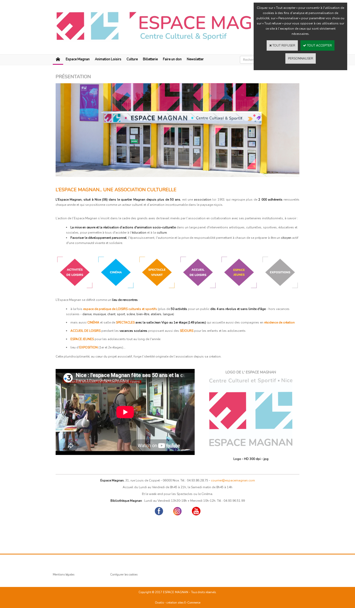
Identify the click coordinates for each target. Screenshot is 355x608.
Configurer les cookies (123, 575)
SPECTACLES (125, 322)
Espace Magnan (78, 59)
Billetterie (150, 59)
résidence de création (279, 322)
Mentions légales (63, 575)
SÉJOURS (186, 331)
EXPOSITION (88, 347)
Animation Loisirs (108, 59)
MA (96, 322)
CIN (90, 322)
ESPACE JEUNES (82, 339)
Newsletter (195, 59)
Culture (132, 59)
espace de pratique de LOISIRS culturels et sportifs (120, 309)
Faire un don (172, 59)
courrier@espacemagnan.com (233, 480)
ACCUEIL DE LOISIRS (85, 331)
